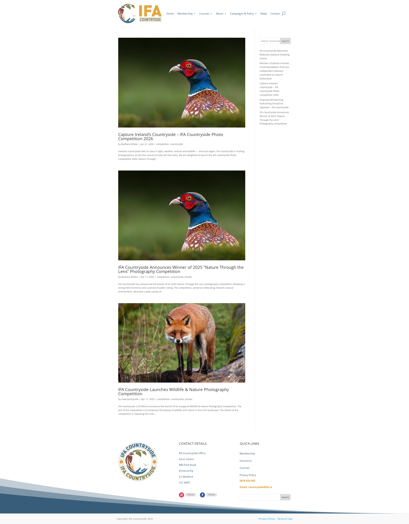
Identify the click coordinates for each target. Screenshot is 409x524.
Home (170, 13)
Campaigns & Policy (242, 13)
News (263, 13)
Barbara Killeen (129, 144)
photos (188, 276)
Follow (190, 494)
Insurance (246, 460)
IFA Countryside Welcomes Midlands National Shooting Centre (274, 54)
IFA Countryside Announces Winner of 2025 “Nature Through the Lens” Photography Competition (181, 269)
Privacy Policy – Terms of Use (275, 518)
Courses (204, 13)
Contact (275, 13)
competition (162, 144)
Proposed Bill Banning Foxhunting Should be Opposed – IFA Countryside (274, 103)
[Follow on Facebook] (202, 494)
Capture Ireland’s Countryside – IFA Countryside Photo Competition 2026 (170, 136)
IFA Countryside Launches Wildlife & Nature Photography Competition (173, 391)
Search (285, 41)
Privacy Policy (248, 475)
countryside (176, 144)
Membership (185, 13)
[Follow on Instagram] (181, 494)
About (219, 13)
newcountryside (130, 399)
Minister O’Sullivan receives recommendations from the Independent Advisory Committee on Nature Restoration (274, 71)
